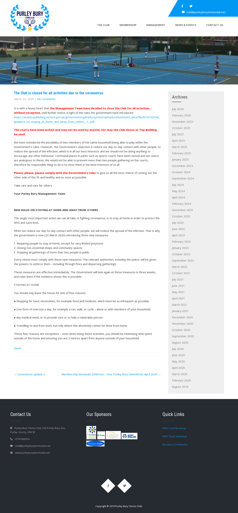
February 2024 (181, 203)
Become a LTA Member (175, 444)
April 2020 (178, 368)
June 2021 (178, 285)
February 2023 (181, 241)
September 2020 (183, 336)
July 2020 (178, 349)
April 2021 (178, 298)
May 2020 (178, 361)
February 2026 (181, 115)
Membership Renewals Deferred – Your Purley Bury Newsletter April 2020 (111, 374)
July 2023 (178, 222)
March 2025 (179, 147)
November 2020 (182, 323)
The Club (103, 25)
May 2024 (178, 191)
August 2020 (180, 342)
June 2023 (178, 229)
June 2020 (178, 355)
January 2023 (180, 248)
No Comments (46, 99)
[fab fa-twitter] (190, 6)
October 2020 (181, 330)
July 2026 (178, 109)
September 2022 (183, 260)
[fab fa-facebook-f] (182, 6)
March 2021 (179, 304)
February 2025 (181, 153)
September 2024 (183, 178)
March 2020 (179, 374)
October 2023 (181, 216)
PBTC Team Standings (175, 436)
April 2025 (178, 140)
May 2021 (178, 292)
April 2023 (178, 235)
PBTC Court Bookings (174, 428)
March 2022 (179, 267)
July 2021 (178, 279)
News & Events (185, 25)
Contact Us (214, 25)
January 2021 (180, 311)
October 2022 (181, 254)
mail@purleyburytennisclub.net (206, 12)
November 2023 (182, 210)
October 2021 (181, 273)
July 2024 (178, 185)
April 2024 (178, 197)
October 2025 (181, 128)
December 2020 (182, 317)
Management (155, 25)
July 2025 (178, 134)
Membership (128, 25)
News (17, 348)
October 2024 (181, 172)
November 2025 (182, 121)
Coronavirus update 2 (29, 374)
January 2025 (180, 159)
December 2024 (182, 166)
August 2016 (180, 386)
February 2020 (181, 380)
